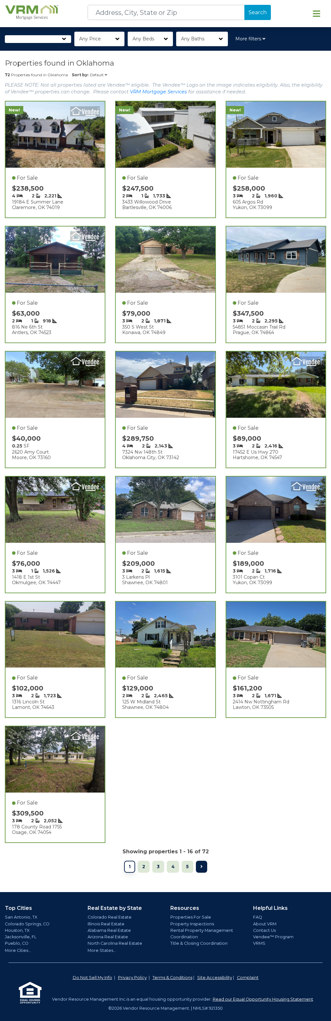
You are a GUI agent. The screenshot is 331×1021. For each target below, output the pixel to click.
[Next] (201, 867)
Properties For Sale (190, 917)
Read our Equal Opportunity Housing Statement (263, 999)
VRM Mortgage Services (158, 92)
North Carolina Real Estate (115, 943)
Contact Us (264, 930)
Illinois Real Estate (106, 923)
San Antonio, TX (21, 917)
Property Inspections (192, 923)
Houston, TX (17, 930)
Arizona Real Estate (108, 936)
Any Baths (192, 39)
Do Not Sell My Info (92, 977)
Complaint (248, 977)
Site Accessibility (214, 977)
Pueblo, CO (16, 943)
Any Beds (143, 39)
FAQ (257, 917)
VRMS (259, 943)
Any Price (90, 39)
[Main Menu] (316, 13)
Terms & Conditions (172, 977)
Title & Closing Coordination (199, 943)
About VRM (264, 923)
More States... (102, 950)
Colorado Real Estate (110, 917)
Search (258, 12)
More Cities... (18, 950)
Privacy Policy (132, 977)
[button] (251, 39)
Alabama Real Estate (109, 930)
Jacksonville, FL (21, 936)
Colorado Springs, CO (27, 923)
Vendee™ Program (273, 936)
